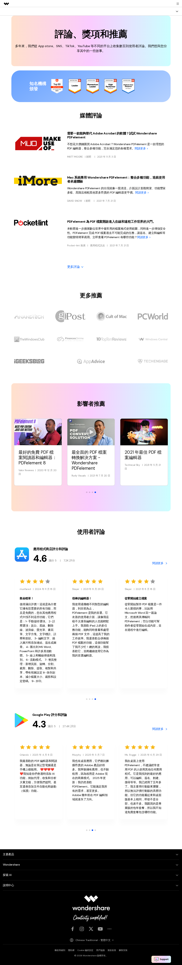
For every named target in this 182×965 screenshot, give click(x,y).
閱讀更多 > (141, 148)
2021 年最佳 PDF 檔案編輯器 (90, 454)
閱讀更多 (158, 563)
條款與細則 (60, 950)
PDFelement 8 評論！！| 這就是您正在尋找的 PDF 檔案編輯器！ (142, 460)
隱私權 (71, 950)
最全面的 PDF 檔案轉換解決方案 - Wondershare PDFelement (36, 460)
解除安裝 (123, 950)
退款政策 (112, 950)
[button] (86, 492)
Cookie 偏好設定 (85, 950)
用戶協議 (100, 950)
